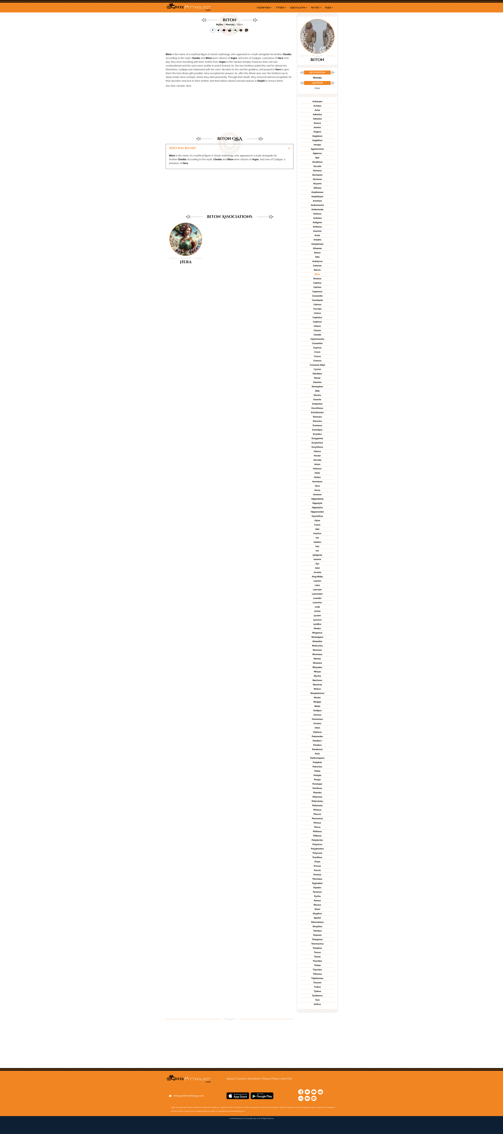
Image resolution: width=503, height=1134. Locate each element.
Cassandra (317, 296)
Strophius (317, 926)
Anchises (317, 201)
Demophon (317, 386)
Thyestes (317, 969)
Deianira (317, 382)
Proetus (317, 874)
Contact (241, 1078)
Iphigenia (317, 555)
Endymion (317, 404)
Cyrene (317, 369)
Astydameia (317, 244)
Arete (317, 235)
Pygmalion (317, 883)
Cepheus (317, 322)
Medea (317, 628)
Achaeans (317, 101)
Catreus (317, 304)
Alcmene (317, 179)
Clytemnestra (317, 339)
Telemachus (317, 944)
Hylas (317, 520)
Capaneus (317, 291)
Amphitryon (317, 196)
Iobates (317, 542)
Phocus (317, 814)
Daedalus (317, 373)
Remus (317, 900)
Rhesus (317, 905)
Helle (317, 473)
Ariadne (317, 239)
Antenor (317, 214)
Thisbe (317, 965)
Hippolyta (317, 503)
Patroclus (317, 766)
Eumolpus (317, 430)
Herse (317, 490)
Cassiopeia (317, 300)
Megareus (317, 633)
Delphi (261, 80)
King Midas (317, 576)
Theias (317, 956)
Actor (317, 110)
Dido (317, 391)
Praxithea (317, 857)
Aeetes (317, 127)
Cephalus (317, 317)
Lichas (317, 611)
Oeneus (317, 715)
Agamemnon (317, 149)
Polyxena (317, 853)
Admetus (317, 114)
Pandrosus (317, 749)
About (230, 1078)
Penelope (317, 784)
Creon (317, 352)
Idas (317, 529)
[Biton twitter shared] (218, 30)
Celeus (317, 313)
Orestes (317, 723)
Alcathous (317, 162)
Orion (317, 728)
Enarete (317, 399)
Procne (317, 866)
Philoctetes (317, 801)
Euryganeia (317, 438)
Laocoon (317, 589)
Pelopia (317, 775)
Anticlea (317, 218)
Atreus (317, 252)
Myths (219, 24)
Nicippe (317, 702)
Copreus (317, 347)
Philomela (317, 805)
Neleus (317, 689)
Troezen (317, 982)
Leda (317, 607)
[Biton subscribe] (224, 30)
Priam (317, 861)
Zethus (317, 1004)
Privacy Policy (270, 1078)
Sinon (317, 909)
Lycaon (317, 615)
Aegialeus (317, 136)
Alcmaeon (317, 175)
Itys (317, 563)
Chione (317, 326)
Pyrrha (317, 896)
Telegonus (317, 939)
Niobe (317, 706)
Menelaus (317, 654)
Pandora (317, 745)
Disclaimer (254, 1078)
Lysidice (317, 624)
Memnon (317, 650)
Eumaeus (317, 425)
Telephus (317, 948)
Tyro (317, 1000)
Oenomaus (317, 719)
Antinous (317, 227)
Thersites (317, 961)
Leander (317, 598)
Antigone (317, 222)
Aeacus (317, 123)
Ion (317, 550)
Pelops (317, 779)
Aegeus (317, 131)
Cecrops (317, 309)
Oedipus (317, 710)
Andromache (317, 205)
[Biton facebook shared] (212, 30)
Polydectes (317, 840)
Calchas (317, 287)
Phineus (317, 810)
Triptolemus (317, 978)
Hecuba (317, 460)
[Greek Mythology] (188, 7)
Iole (317, 546)
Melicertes (317, 645)
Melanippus (317, 637)
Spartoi (317, 918)
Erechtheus (317, 408)
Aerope (317, 144)
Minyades (317, 667)
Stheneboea (317, 922)
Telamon (317, 935)
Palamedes (317, 736)
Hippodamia (317, 499)
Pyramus (317, 892)
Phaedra (317, 792)
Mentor (317, 658)
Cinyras (317, 330)
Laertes (317, 581)
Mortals (230, 24)
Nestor (317, 697)
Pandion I (317, 741)
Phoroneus (317, 818)
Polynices (317, 844)
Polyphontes (317, 848)
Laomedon (317, 594)
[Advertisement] (229, 42)
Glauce (317, 451)
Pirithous (317, 831)
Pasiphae (317, 762)
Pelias (317, 771)
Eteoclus (317, 421)
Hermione (317, 481)
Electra (317, 395)
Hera (280, 58)
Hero (317, 486)
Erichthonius (317, 412)
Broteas (317, 278)
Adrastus (317, 119)
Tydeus (317, 991)
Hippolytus (317, 507)
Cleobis (287, 54)
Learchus (317, 602)
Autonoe (317, 265)
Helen (317, 464)
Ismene (317, 559)
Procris (317, 870)
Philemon (317, 797)
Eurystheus (317, 447)
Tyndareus (317, 995)
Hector (317, 455)
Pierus (317, 827)
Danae (317, 378)
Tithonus (317, 974)
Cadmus (317, 283)
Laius (317, 585)
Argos (234, 58)
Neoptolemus (317, 693)
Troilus (317, 987)
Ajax (317, 157)
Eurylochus (317, 442)
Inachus (317, 533)
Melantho (317, 641)
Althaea (317, 188)
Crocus (317, 356)
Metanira (317, 663)
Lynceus (317, 620)
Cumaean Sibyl (317, 365)
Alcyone (317, 183)
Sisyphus (317, 913)
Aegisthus (317, 140)
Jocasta (317, 572)
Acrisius (317, 106)
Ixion (317, 568)
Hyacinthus (317, 516)
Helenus (317, 468)
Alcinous (317, 170)
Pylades (317, 887)
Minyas (317, 671)
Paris (317, 753)
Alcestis (317, 166)
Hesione (317, 494)
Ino (317, 538)
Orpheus (317, 732)
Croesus (317, 360)
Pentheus (317, 788)
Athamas (317, 248)
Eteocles (317, 417)
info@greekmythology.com (189, 1095)
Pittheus (317, 836)
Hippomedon (317, 512)
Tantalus (317, 931)
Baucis (317, 270)
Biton (169, 54)
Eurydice (317, 434)
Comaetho (317, 343)
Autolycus (317, 261)
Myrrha (317, 676)
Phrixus (317, 823)
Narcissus (317, 680)
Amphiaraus (317, 192)
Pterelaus (317, 879)
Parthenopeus (317, 758)
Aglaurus (317, 153)
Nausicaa (317, 684)
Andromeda (317, 209)
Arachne (317, 231)
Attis (317, 257)
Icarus (317, 525)
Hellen (317, 477)
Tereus (317, 952)
